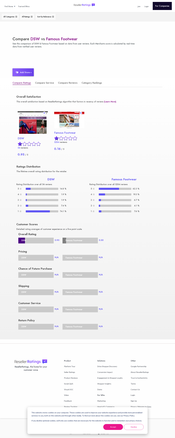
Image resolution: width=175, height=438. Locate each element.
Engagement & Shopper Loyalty (110, 378)
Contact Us (135, 389)
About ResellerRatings (140, 372)
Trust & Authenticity (139, 378)
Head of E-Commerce (105, 407)
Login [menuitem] (147, 6)
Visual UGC (68, 389)
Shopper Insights (104, 384)
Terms (133, 384)
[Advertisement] (57, 57)
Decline (134, 427)
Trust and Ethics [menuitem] (23, 6)
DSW (35, 39)
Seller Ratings (69, 372)
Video (66, 395)
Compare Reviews (68, 83)
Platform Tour (69, 366)
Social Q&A (68, 384)
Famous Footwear (62, 39)
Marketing (101, 401)
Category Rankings (92, 83)
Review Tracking (70, 407)
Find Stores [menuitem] (9, 6)
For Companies (162, 5)
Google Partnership (138, 366)
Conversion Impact (105, 372)
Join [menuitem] (139, 6)
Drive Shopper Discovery (107, 366)
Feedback (68, 401)
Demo (99, 389)
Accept (113, 427)
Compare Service (44, 83)
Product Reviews (71, 378)
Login (133, 395)
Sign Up (134, 401)
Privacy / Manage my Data (141, 407)
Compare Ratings (22, 83)
